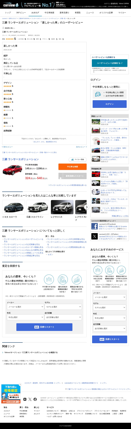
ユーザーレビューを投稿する (108, 63)
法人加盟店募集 (104, 414)
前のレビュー (8, 147)
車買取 (78, 12)
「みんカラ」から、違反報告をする (44, 142)
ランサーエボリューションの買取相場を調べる (66, 247)
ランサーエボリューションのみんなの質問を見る (23, 250)
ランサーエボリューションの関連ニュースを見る (23, 253)
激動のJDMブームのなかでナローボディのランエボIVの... (114, 159)
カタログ (35, 12)
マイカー (122, 12)
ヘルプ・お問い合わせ (54, 416)
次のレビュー (80, 147)
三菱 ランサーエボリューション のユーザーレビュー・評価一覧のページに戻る (29, 152)
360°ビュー (21, 12)
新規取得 (114, 3)
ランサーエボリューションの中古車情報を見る (66, 239)
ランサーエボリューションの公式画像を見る (22, 244)
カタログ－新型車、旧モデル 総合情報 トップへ (42, 383)
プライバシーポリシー (84, 411)
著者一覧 (69, 414)
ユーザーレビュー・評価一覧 (57, 18)
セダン (50, 254)
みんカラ (37, 414)
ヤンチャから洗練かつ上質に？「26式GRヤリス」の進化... (114, 183)
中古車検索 (49, 12)
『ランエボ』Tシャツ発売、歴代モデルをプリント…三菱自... (114, 140)
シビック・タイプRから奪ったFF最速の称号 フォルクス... (114, 131)
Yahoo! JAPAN (124, 3)
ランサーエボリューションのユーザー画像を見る (23, 247)
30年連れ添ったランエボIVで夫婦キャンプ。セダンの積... (114, 122)
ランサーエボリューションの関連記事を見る (22, 256)
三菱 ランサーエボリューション (20, 159)
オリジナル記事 (106, 12)
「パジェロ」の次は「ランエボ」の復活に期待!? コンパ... (114, 201)
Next (86, 207)
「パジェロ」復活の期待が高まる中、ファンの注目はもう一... (113, 210)
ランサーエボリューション (39, 18)
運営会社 (64, 411)
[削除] (20, 384)
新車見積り (64, 12)
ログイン (107, 3)
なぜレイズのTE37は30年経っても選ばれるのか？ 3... (114, 192)
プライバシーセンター (102, 411)
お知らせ (72, 411)
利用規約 (115, 411)
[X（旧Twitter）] (30, 399)
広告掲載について (91, 414)
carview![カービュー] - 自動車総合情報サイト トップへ (86, 383)
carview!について (53, 411)
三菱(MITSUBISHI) (24, 18)
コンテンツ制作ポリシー (55, 414)
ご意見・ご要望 (117, 414)
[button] (78, 159)
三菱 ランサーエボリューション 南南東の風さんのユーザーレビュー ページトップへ (98, 389)
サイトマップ (78, 414)
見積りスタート (47, 327)
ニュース (90, 12)
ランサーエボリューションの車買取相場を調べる (68, 185)
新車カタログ (13, 18)
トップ (8, 12)
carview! (4, 18)
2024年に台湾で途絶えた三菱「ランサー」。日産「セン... (113, 174)
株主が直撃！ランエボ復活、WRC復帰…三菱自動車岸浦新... (113, 150)
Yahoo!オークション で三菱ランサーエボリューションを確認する (31, 352)
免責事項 (123, 411)
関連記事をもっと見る (120, 216)
